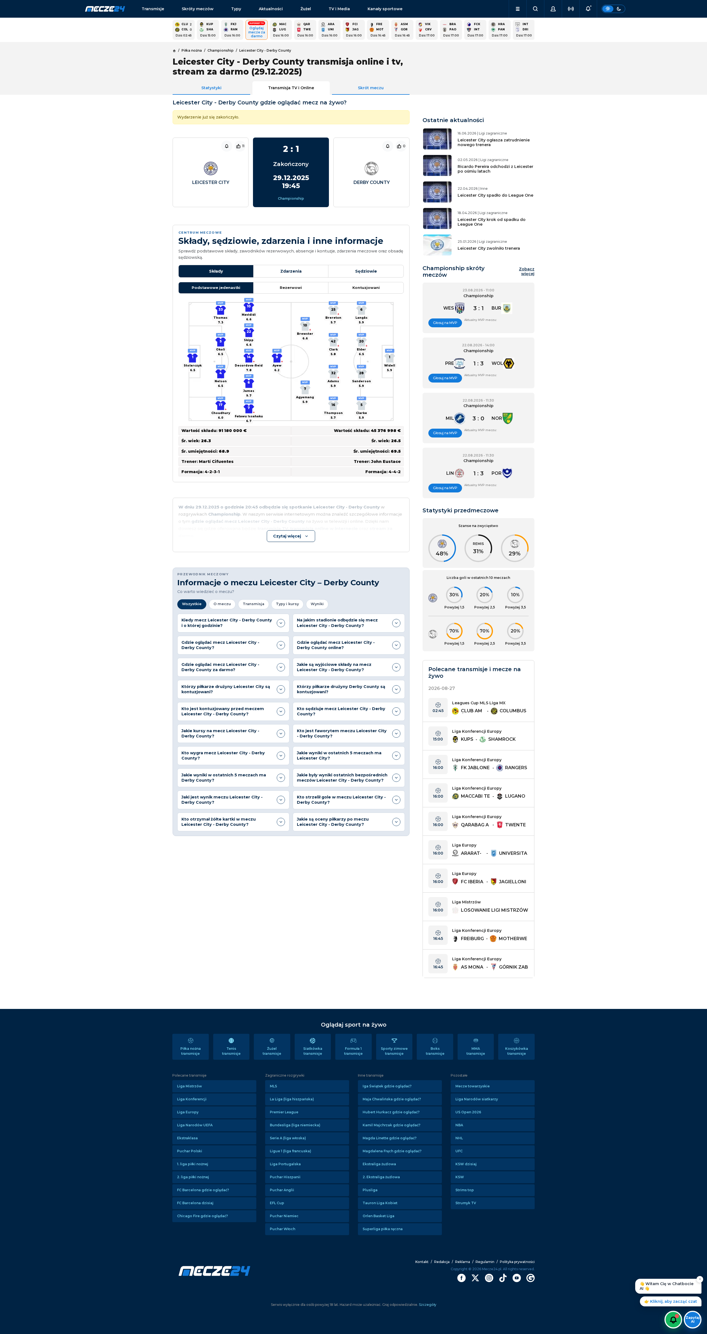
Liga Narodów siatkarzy (476, 1099)
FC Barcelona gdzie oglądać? (203, 1190)
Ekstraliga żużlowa (379, 1164)
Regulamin (485, 1262)
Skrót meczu (371, 87)
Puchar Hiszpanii (285, 1177)
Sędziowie (366, 271)
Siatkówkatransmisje (312, 1051)
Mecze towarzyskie (472, 1086)
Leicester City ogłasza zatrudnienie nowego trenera (494, 142)
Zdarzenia (291, 271)
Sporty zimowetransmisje (394, 1051)
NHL (459, 1138)
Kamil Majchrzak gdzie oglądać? (391, 1125)
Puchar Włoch (282, 1229)
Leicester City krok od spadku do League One (492, 222)
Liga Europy (188, 1112)
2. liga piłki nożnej (193, 1177)
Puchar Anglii (282, 1190)
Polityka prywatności (517, 1262)
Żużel (305, 8)
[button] (517, 9)
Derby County (372, 182)
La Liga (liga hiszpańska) (292, 1099)
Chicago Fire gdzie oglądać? (202, 1216)
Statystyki (211, 87)
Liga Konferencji (192, 1099)
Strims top (464, 1190)
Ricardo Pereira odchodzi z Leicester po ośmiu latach (495, 169)
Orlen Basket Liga (378, 1216)
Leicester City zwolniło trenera (489, 248)
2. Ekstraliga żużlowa (381, 1177)
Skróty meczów (197, 8)
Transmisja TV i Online (291, 87)
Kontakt (422, 1262)
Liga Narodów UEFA (195, 1125)
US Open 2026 (468, 1112)
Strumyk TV (465, 1203)
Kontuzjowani (366, 288)
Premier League (284, 1112)
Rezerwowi (291, 288)
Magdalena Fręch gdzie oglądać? (392, 1151)
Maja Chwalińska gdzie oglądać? (392, 1099)
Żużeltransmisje (272, 1051)
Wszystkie (192, 604)
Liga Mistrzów (189, 1086)
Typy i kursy (287, 604)
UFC (459, 1151)
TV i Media (339, 8)
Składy (216, 271)
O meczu (222, 604)
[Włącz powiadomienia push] (673, 1319)
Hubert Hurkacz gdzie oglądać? (391, 1112)
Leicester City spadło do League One (495, 195)
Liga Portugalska (285, 1164)
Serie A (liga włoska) (288, 1138)
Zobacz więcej (526, 271)
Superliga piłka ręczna (383, 1229)
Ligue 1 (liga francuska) (290, 1151)
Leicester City (210, 182)
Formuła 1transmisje (353, 1051)
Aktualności (271, 8)
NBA (459, 1125)
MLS (273, 1086)
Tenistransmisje (231, 1051)
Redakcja (442, 1262)
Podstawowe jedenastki (216, 288)
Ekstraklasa (187, 1138)
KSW (459, 1177)
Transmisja (253, 604)
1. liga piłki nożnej (192, 1164)
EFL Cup (277, 1203)
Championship (291, 198)
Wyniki (317, 604)
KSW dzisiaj (466, 1164)
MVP (193, 350)
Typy (236, 8)
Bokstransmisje (435, 1051)
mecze (105, 9)
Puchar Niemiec (284, 1216)
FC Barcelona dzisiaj (195, 1203)
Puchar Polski (189, 1151)
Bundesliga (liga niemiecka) (295, 1125)
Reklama (462, 1262)
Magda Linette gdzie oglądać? (389, 1138)
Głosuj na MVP (445, 323)
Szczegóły (427, 1305)
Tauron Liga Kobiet (380, 1203)
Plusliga (370, 1190)
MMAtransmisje (475, 1051)
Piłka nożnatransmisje (190, 1051)
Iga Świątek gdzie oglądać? (387, 1086)
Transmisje (153, 8)
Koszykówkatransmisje (516, 1051)
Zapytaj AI (693, 1319)
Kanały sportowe (385, 8)
